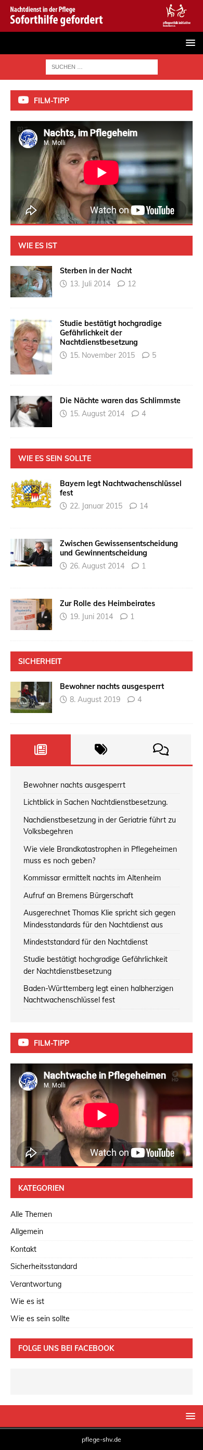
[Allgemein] (31, 697)
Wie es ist (27, 1301)
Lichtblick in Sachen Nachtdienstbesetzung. (95, 802)
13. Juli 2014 (90, 283)
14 (143, 506)
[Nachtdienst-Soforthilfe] (101, 25)
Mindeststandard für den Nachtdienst (85, 942)
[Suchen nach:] (102, 66)
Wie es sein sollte (40, 1318)
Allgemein (26, 1231)
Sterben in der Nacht (96, 270)
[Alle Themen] (31, 281)
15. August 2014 (97, 413)
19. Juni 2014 (91, 616)
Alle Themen (31, 1214)
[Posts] (40, 749)
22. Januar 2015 (96, 506)
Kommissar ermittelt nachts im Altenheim (92, 878)
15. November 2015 (102, 355)
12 (132, 283)
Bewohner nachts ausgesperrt (112, 686)
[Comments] (161, 749)
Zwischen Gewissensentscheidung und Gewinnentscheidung (119, 548)
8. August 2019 (95, 699)
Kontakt (23, 1249)
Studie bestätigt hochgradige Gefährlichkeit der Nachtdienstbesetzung (111, 333)
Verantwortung (35, 1284)
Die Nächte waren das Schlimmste (120, 400)
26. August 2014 (97, 566)
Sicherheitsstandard (43, 1266)
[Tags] (101, 749)
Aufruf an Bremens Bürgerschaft (78, 895)
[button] (188, 42)
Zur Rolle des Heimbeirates (107, 603)
